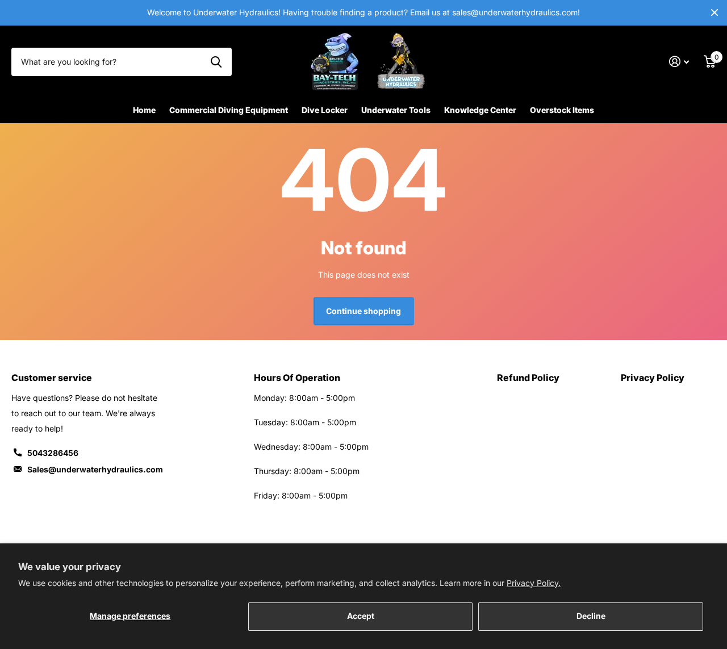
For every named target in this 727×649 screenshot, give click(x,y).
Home (144, 110)
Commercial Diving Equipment (228, 110)
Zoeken (216, 62)
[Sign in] (679, 61)
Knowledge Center (480, 110)
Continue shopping (363, 311)
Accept (360, 616)
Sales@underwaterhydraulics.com (95, 469)
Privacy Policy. (534, 583)
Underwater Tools (396, 110)
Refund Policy (528, 377)
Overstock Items (562, 110)
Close (714, 13)
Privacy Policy (652, 377)
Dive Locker (325, 110)
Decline (590, 616)
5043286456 (52, 453)
